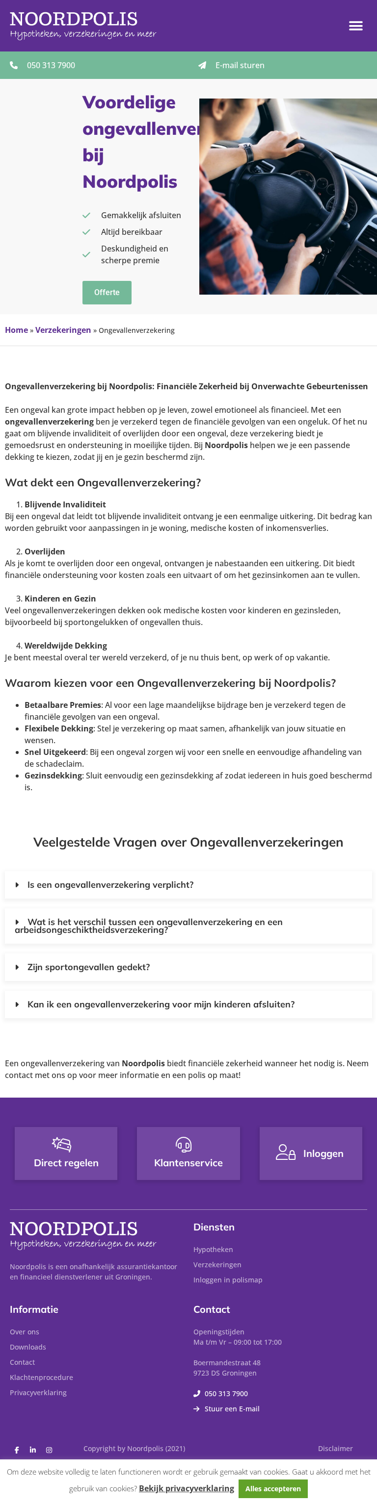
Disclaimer (335, 1448)
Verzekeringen (63, 330)
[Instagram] (49, 1450)
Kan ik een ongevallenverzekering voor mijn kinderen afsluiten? (161, 1004)
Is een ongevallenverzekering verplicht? (110, 884)
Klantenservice (188, 1162)
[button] (356, 26)
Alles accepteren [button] (273, 1488)
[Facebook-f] (17, 1450)
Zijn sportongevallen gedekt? (88, 967)
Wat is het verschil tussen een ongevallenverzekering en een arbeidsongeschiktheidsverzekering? (149, 925)
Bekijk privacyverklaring (186, 1488)
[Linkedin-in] (33, 1450)
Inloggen (323, 1153)
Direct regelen (66, 1162)
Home (16, 330)
